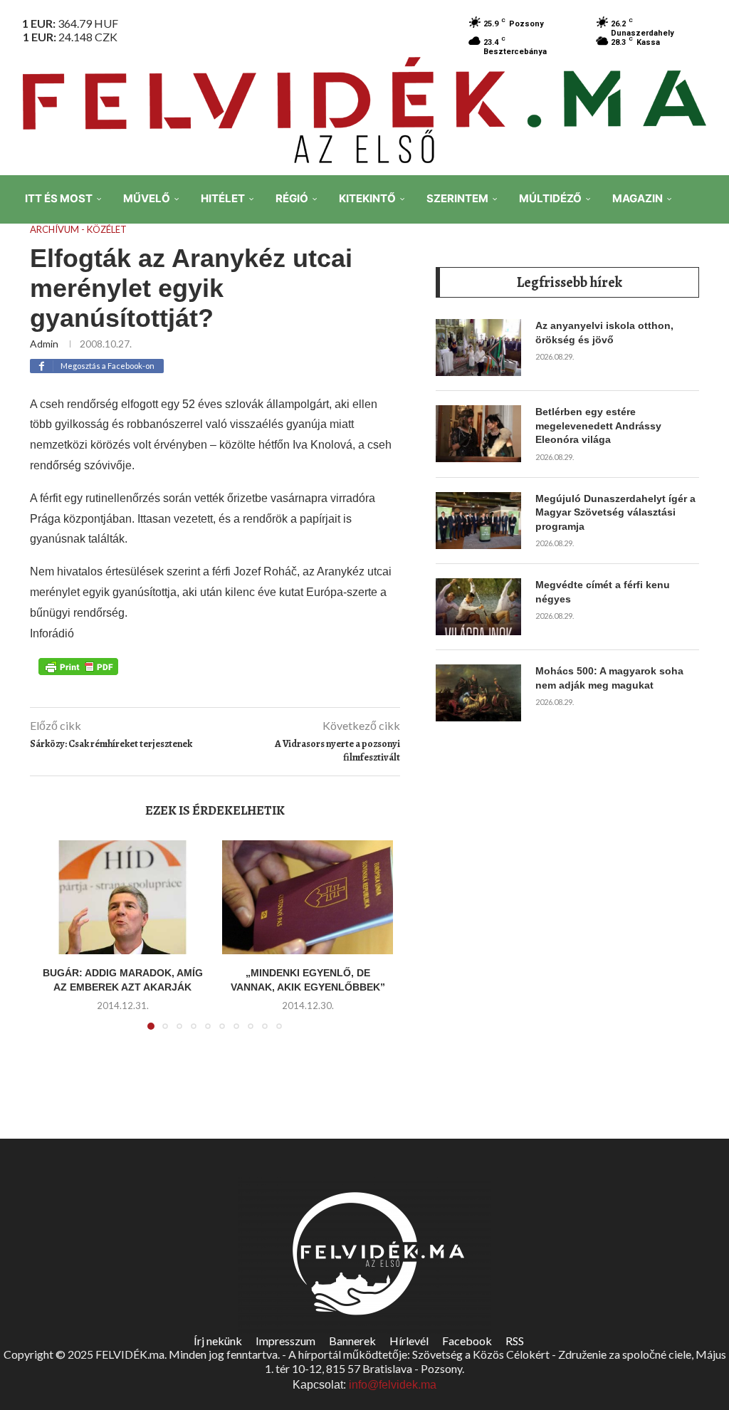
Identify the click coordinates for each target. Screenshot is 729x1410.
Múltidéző (550, 198)
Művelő (146, 198)
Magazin (637, 198)
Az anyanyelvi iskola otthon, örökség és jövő (604, 332)
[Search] (708, 298)
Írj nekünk (218, 1340)
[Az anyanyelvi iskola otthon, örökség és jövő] (478, 347)
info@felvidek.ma (392, 1385)
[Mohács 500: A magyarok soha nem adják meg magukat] (478, 692)
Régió (292, 198)
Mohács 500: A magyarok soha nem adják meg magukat (609, 678)
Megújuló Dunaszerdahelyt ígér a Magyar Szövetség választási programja (615, 512)
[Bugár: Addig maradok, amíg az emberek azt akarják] (122, 897)
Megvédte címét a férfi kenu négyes (602, 592)
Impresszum (285, 1340)
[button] (56, 943)
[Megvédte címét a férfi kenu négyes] (478, 606)
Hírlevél (409, 1340)
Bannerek (352, 1340)
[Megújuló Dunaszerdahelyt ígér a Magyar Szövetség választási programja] (478, 520)
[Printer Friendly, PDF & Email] (78, 665)
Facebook (467, 1340)
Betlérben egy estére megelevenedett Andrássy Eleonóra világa (598, 425)
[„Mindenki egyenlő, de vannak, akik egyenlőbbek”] (307, 897)
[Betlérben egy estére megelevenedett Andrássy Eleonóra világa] (478, 433)
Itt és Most (59, 198)
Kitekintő (367, 198)
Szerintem (457, 198)
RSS (514, 1340)
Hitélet (223, 198)
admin (44, 344)
